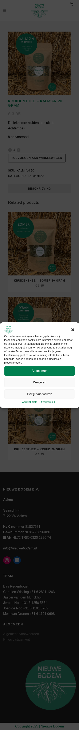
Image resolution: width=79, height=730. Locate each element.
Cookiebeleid (29, 401)
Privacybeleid (47, 401)
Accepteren (39, 370)
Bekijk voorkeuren (39, 394)
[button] (73, 330)
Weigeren (39, 382)
